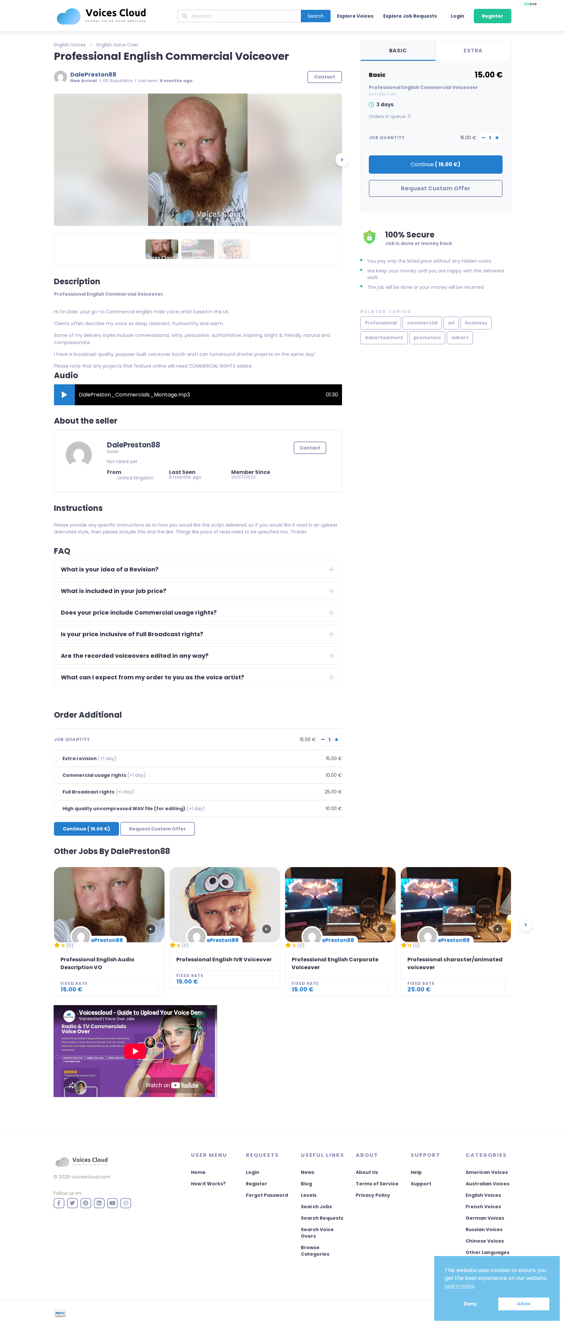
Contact (310, 448)
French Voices (483, 1206)
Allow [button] (523, 1303)
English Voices (70, 45)
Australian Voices (487, 1183)
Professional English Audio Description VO (97, 963)
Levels (309, 1195)
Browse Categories (315, 1250)
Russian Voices (484, 1229)
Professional (381, 323)
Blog (306, 1183)
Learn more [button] (459, 1286)
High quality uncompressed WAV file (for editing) (133, 808)
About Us (367, 1172)
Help (416, 1172)
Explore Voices (355, 16)
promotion (427, 337)
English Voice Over (117, 45)
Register (492, 16)
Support (421, 1183)
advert (460, 337)
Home (198, 1172)
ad (451, 323)
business (476, 323)
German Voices (485, 1218)
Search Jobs (316, 1206)
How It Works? (208, 1183)
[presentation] (342, 159)
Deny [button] (470, 1303)
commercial (422, 323)
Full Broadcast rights (98, 792)
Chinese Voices (485, 1241)
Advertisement (384, 337)
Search (316, 16)
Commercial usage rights (104, 775)
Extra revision (89, 758)
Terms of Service (377, 1183)
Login (457, 16)
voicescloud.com (91, 1177)
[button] (64, 394)
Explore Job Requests (410, 16)
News (307, 1172)
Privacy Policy (373, 1195)
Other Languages (487, 1252)
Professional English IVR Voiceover (224, 959)
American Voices (487, 1172)
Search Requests (322, 1218)
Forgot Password (267, 1195)
